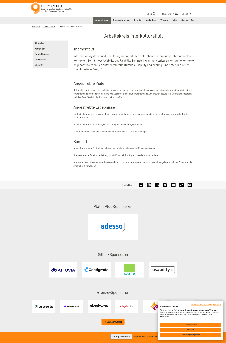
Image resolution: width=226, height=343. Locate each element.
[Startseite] (53, 8)
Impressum (139, 336)
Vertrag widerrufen (121, 336)
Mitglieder (40, 48)
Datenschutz (153, 336)
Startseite (36, 26)
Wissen (164, 20)
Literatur (39, 65)
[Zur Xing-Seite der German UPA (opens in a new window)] (165, 185)
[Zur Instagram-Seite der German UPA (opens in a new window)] (149, 185)
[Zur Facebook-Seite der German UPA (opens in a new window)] (141, 185)
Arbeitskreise (101, 20)
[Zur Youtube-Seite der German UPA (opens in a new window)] (173, 185)
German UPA (187, 20)
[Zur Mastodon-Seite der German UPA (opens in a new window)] (190, 185)
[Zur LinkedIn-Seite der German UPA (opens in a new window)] (157, 185)
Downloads (40, 59)
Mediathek (151, 20)
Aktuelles (39, 43)
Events (137, 20)
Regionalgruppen (121, 20)
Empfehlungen (42, 54)
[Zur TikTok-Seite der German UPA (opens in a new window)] (181, 185)
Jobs (174, 20)
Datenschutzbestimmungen (201, 305)
